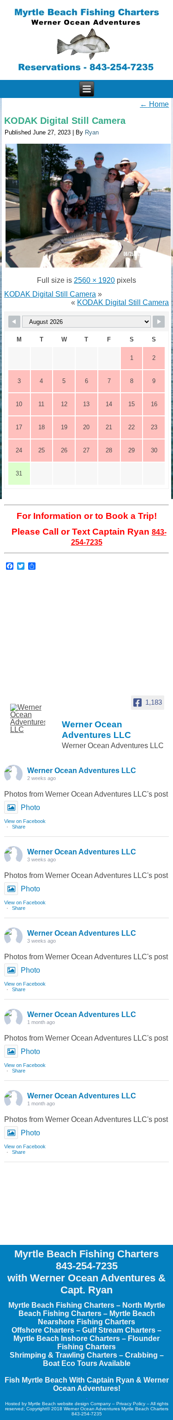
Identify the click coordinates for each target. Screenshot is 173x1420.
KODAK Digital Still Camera (64, 121)
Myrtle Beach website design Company (69, 1403)
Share (18, 826)
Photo (30, 807)
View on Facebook (25, 821)
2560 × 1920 (94, 280)
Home (154, 104)
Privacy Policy (130, 1403)
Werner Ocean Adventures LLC (81, 770)
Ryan (92, 132)
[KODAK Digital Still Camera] (88, 266)
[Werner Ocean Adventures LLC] (27, 719)
